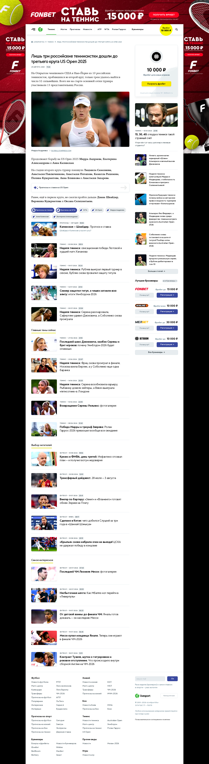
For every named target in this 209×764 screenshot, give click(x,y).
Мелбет (60, 751)
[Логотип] (40, 29)
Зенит (59, 755)
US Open (86, 732)
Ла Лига (60, 701)
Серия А (60, 705)
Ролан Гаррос (119, 29)
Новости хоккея (89, 682)
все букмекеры (170, 281)
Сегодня (60, 720)
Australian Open (114, 720)
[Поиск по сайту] (177, 29)
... (172, 34)
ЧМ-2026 (60, 693)
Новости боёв (89, 705)
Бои (84, 701)
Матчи (64, 29)
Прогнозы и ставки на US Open (53, 187)
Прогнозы (75, 29)
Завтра (59, 724)
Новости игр (88, 755)
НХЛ (109, 686)
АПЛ (58, 697)
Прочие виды (89, 739)
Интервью (36, 709)
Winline (59, 747)
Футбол (35, 678)
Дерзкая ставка (63, 732)
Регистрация (167, 295)
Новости (87, 29)
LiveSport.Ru (39, 42)
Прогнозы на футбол (41, 697)
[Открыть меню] (34, 29)
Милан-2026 (113, 743)
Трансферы (36, 693)
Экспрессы (61, 728)
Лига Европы (62, 689)
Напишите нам (169, 696)
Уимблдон (112, 724)
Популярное (37, 701)
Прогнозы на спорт (41, 716)
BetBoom (36, 751)
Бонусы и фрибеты (40, 743)
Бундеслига (61, 709)
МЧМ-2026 (112, 693)
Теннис (51, 29)
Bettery (35, 755)
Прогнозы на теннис (40, 732)
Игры (85, 751)
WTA (106, 29)
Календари (36, 689)
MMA (109, 705)
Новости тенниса (90, 720)
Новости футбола (39, 682)
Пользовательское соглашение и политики (152, 719)
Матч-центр (37, 686)
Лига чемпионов (63, 686)
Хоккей (86, 678)
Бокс (109, 709)
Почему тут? (144, 295)
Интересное (37, 705)
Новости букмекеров (66, 743)
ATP (100, 29)
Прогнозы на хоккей (40, 724)
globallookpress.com (61, 151)
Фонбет (35, 747)
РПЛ (58, 682)
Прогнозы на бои (39, 728)
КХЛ (109, 682)
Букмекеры (137, 29)
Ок (172, 678)
